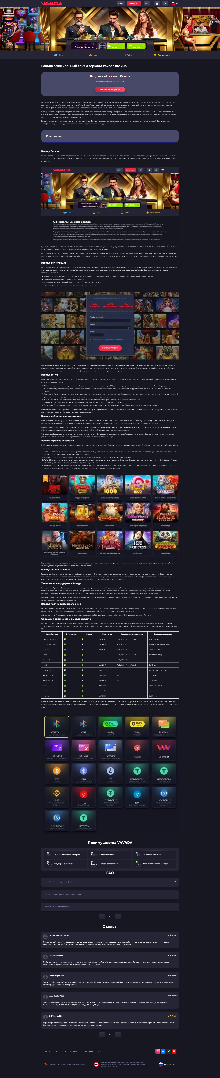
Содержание (87, 1051)
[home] (51, 3)
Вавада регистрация (110, 89)
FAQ (98, 1051)
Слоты (47, 1051)
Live (55, 1051)
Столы (63, 1051)
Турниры (74, 1051)
